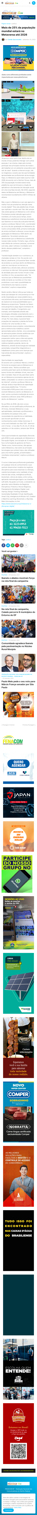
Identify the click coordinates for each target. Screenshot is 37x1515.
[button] (2, 3)
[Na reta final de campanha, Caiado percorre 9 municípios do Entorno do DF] (18, 594)
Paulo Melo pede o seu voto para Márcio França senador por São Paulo (18, 684)
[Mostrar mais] (26, 545)
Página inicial (6, 23)
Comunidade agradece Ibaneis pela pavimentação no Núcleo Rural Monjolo (17, 646)
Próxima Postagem (28, 725)
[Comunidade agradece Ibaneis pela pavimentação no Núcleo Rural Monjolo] (18, 629)
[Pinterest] (17, 545)
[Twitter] (8, 545)
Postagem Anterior (9, 725)
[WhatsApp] (12, 545)
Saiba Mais (17, 1507)
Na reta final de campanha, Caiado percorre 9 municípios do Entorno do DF (18, 612)
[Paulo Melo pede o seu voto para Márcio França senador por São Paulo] (18, 663)
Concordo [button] (8, 1510)
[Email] (22, 545)
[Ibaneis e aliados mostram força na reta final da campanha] (18, 563)
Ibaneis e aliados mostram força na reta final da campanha (18, 579)
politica (14, 23)
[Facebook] (3, 545)
